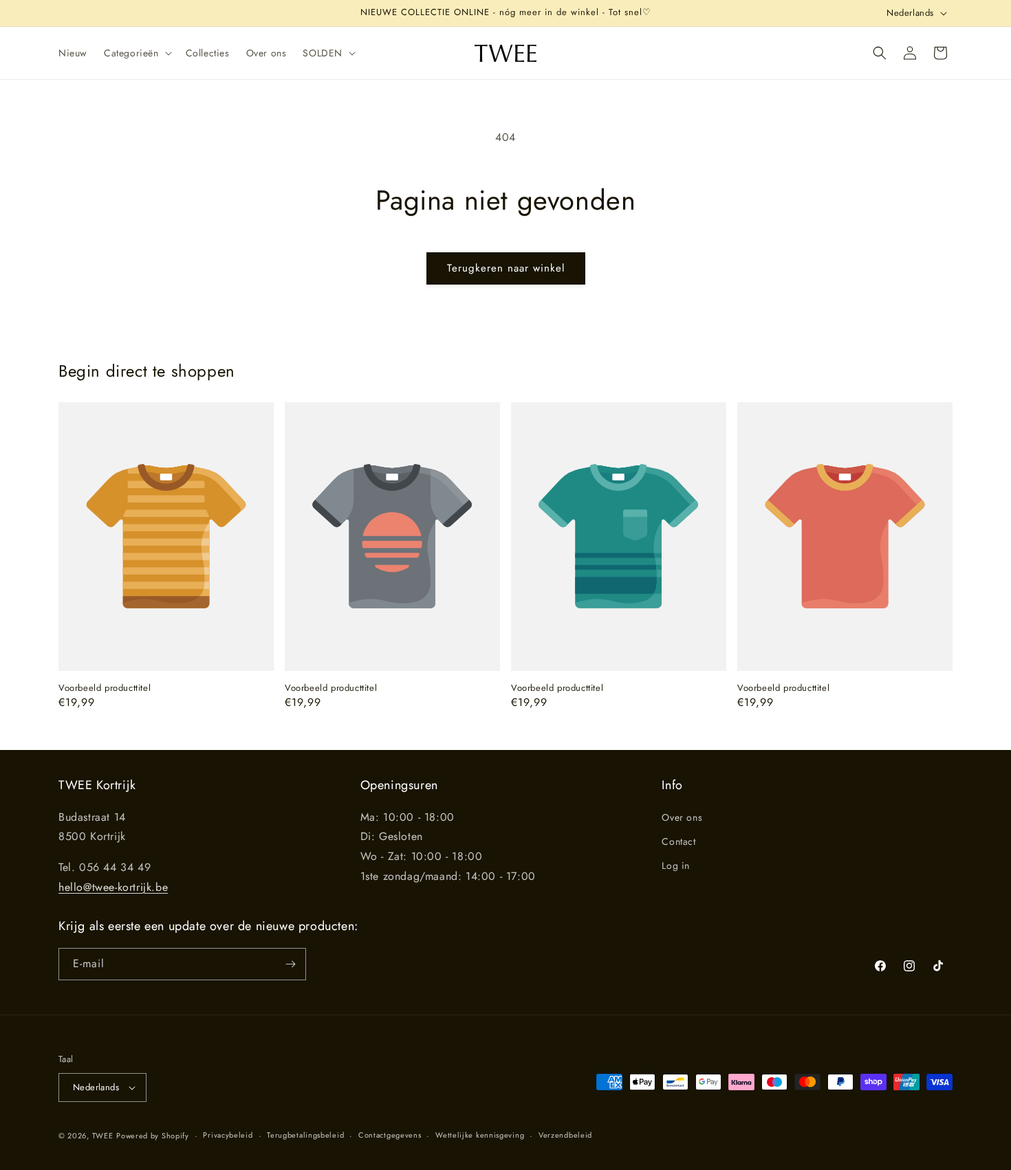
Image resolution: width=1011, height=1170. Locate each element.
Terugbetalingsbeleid (305, 1134)
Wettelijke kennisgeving (479, 1134)
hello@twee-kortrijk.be (113, 887)
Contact (678, 841)
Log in (676, 865)
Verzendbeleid (565, 1134)
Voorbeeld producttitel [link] (104, 688)
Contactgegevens (390, 1134)
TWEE (102, 1135)
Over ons (682, 817)
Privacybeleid (227, 1134)
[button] (136, 52)
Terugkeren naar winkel (506, 268)
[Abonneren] (290, 964)
